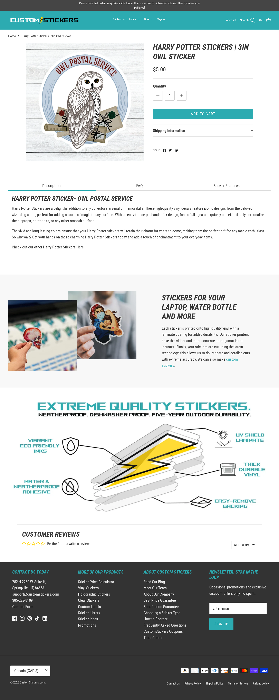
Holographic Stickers (94, 594)
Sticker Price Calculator (96, 581)
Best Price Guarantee (160, 600)
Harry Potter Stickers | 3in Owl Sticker (46, 36)
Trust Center (153, 637)
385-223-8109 (22, 600)
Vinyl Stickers (88, 588)
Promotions (87, 625)
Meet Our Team (155, 588)
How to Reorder (155, 619)
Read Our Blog (154, 581)
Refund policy (261, 683)
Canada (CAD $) (26, 670)
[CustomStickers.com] (44, 20)
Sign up (221, 624)
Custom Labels (89, 606)
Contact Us (173, 683)
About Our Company (159, 594)
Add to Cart (203, 114)
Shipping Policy (214, 683)
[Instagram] (22, 618)
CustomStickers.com (32, 682)
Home (12, 36)
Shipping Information (169, 130)
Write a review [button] (244, 544)
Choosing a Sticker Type (162, 612)
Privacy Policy (192, 683)
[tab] (52, 186)
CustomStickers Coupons (163, 631)
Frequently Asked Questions (165, 625)
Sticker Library (89, 612)
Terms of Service (238, 683)
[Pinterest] (29, 618)
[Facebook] (14, 618)
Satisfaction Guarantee (161, 606)
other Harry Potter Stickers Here (59, 247)
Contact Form (22, 606)
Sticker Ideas (88, 619)
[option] (85, 102)
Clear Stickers (88, 600)
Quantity (159, 86)
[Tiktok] (37, 618)
